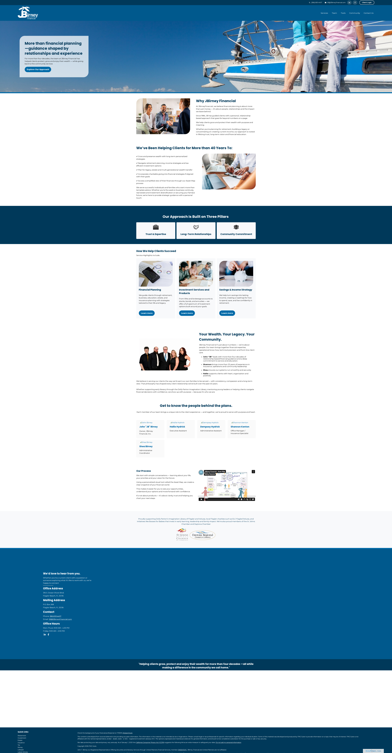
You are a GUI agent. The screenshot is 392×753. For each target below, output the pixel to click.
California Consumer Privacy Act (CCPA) (150, 742)
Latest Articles (23, 752)
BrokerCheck (127, 733)
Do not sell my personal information (228, 742)
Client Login (367, 2)
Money (20, 747)
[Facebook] (355, 3)
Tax (19, 745)
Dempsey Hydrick (210, 426)
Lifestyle (21, 750)
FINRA (180, 750)
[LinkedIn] (349, 3)
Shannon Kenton (240, 426)
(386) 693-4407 (316, 2)
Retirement (22, 736)
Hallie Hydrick (177, 426)
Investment (22, 738)
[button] (324, 13)
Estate (20, 740)
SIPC (185, 750)
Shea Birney (146, 446)
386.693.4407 (55, 616)
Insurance (21, 743)
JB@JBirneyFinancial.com (336, 2)
